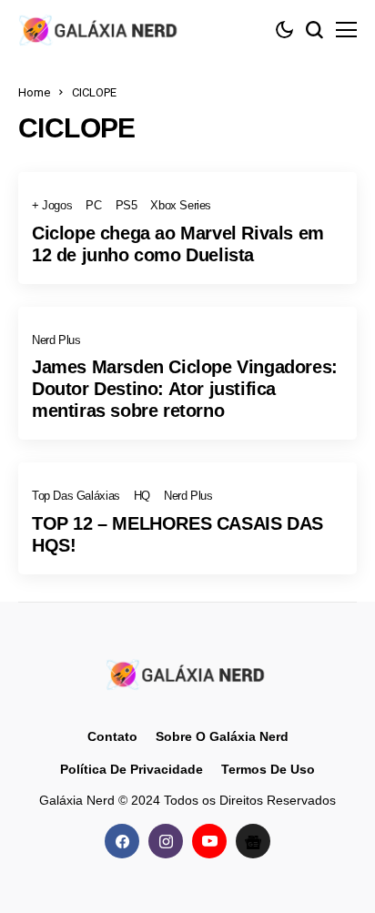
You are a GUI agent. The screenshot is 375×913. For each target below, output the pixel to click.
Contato (112, 736)
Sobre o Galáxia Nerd (222, 736)
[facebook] (122, 841)
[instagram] (165, 841)
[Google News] (253, 841)
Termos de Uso (268, 769)
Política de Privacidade (131, 769)
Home (34, 92)
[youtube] (209, 841)
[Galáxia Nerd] (100, 29)
